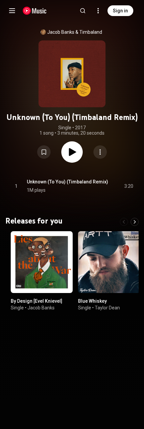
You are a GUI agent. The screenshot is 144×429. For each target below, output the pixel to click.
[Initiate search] (82, 10)
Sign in (120, 10)
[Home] (35, 11)
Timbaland (90, 32)
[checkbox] (129, 186)
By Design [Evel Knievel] (36, 301)
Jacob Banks (60, 32)
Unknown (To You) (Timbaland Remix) (67, 181)
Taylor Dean (107, 307)
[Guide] (12, 11)
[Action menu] (100, 152)
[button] (44, 152)
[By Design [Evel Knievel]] (42, 262)
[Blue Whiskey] (109, 262)
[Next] (135, 222)
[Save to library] (44, 152)
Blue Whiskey (92, 301)
